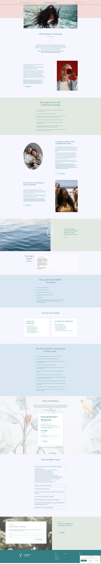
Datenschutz (57, 559)
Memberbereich (76, 2)
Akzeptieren (83, 560)
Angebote (20, 2)
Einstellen (97, 560)
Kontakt (35, 2)
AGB (89, 562)
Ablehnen (90, 560)
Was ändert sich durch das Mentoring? (44, 507)
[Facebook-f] (79, 2)
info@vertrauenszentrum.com (44, 436)
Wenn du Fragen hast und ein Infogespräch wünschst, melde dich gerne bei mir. (50, 447)
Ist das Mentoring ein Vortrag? (41, 488)
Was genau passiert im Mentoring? (43, 485)
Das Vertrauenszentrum (26, 2)
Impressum (91, 562)
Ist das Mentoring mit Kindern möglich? (44, 496)
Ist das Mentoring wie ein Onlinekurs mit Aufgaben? (47, 499)
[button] (99, 556)
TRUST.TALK (32, 2)
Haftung (56, 555)
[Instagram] (81, 2)
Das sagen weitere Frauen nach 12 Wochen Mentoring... (48, 466)
